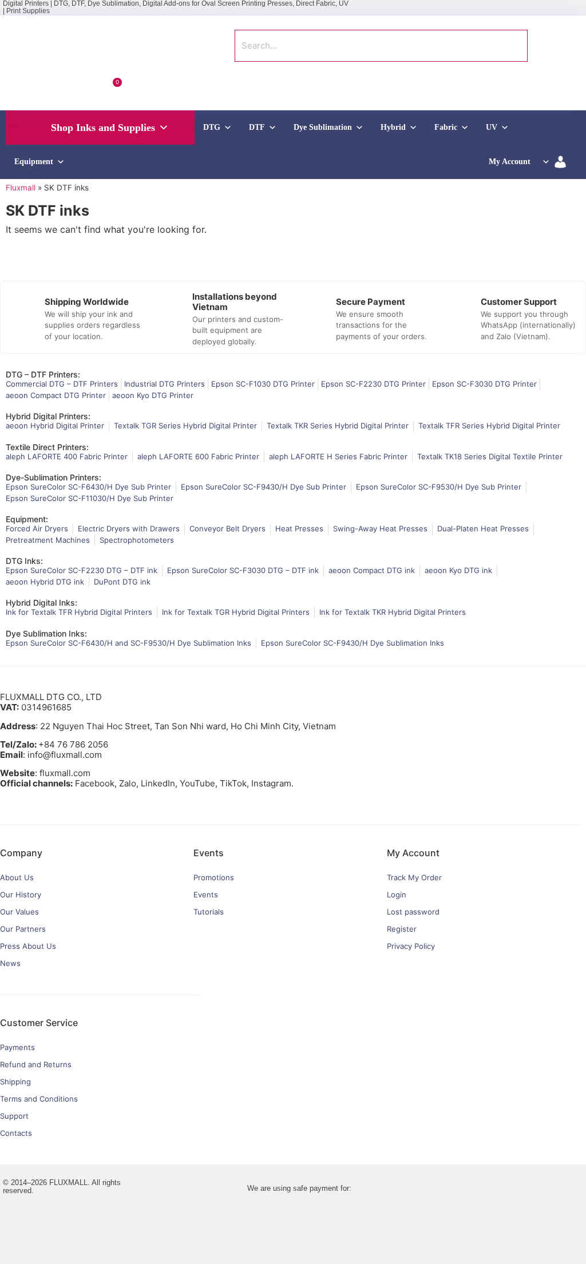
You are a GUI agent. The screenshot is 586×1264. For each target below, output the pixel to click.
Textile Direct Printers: (47, 447)
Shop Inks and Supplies (103, 127)
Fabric (445, 127)
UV (491, 127)
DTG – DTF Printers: (43, 374)
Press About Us (28, 946)
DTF (257, 127)
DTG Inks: (24, 561)
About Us (17, 877)
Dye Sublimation (323, 127)
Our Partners (23, 928)
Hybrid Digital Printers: (48, 416)
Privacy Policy (411, 946)
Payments (17, 1047)
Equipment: (27, 519)
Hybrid (393, 127)
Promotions (213, 877)
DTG (211, 127)
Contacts (16, 1133)
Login (396, 894)
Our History (20, 894)
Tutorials (208, 911)
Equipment (33, 161)
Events (205, 894)
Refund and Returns (36, 1064)
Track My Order (414, 877)
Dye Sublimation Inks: (46, 633)
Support (14, 1115)
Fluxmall (20, 187)
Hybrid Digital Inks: (41, 602)
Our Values (19, 911)
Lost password (413, 911)
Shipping (15, 1081)
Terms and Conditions (39, 1098)
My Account (509, 161)
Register (402, 928)
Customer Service (39, 1022)
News (10, 963)
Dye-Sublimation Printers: (53, 477)
